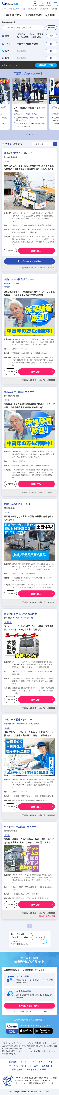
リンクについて (27, 1062)
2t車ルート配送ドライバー (18, 719)
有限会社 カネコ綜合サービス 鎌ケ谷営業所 (21, 724)
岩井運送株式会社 (10, 831)
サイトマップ (44, 1062)
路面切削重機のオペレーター (19, 153)
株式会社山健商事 (10, 157)
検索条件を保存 (46, 65)
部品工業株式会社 (10, 508)
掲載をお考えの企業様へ (37, 1069)
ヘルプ (35, 1066)
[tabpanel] (29, 104)
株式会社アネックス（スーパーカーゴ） (19, 618)
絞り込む (51, 28)
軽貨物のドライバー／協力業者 (20, 613)
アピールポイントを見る (30, 261)
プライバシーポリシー (19, 1066)
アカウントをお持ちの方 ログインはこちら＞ (29, 1011)
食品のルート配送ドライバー (19, 279)
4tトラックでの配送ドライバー (20, 826)
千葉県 (23, 9)
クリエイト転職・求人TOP (10, 9)
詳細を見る (36, 251)
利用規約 (13, 1062)
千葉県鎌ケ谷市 (43, 9)
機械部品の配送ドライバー (18, 504)
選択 (51, 36)
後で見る (11, 251)
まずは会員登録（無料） (29, 1006)
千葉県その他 (32, 9)
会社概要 (46, 1066)
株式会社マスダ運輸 (11, 283)
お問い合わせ (17, 1069)
